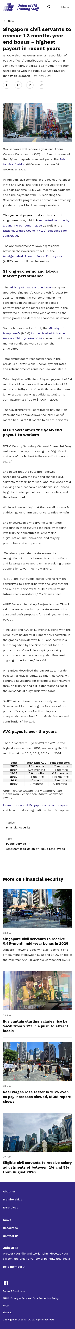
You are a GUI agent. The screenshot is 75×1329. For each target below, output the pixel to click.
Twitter (20, 85)
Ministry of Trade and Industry (30, 287)
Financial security (18, 827)
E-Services (10, 1207)
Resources (10, 1228)
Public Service (16, 843)
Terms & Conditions (14, 1291)
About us (9, 1191)
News (11, 21)
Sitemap (7, 1312)
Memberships (12, 1199)
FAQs (6, 1305)
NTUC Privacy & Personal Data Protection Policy (31, 1298)
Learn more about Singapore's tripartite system (36, 805)
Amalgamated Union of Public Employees (32, 256)
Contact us (10, 1236)
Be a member (12, 1266)
